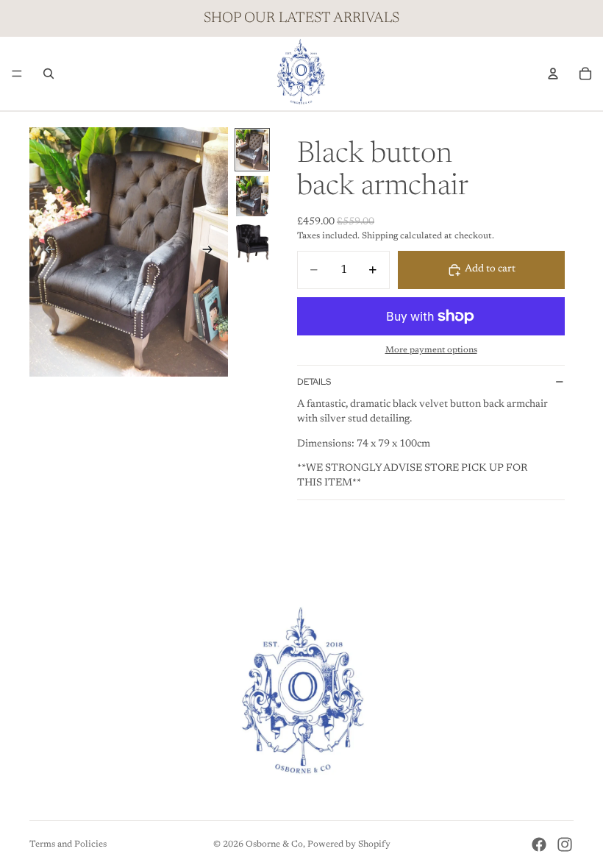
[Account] (553, 73)
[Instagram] (565, 844)
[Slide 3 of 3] (252, 242)
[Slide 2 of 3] (252, 196)
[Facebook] (539, 844)
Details (314, 382)
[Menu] (17, 73)
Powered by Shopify (348, 844)
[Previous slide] (45, 251)
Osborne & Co (274, 844)
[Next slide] (212, 251)
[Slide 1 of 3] (252, 149)
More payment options (431, 350)
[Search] (48, 73)
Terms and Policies (68, 844)
